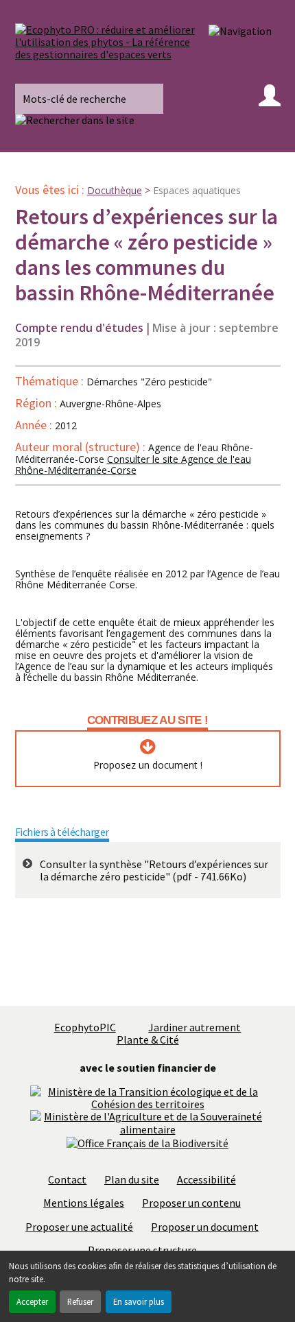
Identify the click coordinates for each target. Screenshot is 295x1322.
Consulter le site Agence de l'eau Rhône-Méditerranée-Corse (133, 465)
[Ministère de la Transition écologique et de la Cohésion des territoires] (147, 1096)
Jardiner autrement (194, 1027)
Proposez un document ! (147, 765)
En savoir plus (138, 1301)
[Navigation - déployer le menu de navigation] (240, 30)
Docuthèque (114, 190)
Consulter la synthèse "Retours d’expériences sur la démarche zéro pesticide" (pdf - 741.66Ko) (154, 870)
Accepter (32, 1301)
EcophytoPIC (85, 1027)
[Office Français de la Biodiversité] (147, 1142)
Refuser (80, 1301)
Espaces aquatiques (197, 190)
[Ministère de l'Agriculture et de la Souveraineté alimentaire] (147, 1122)
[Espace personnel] (270, 99)
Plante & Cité (148, 1039)
